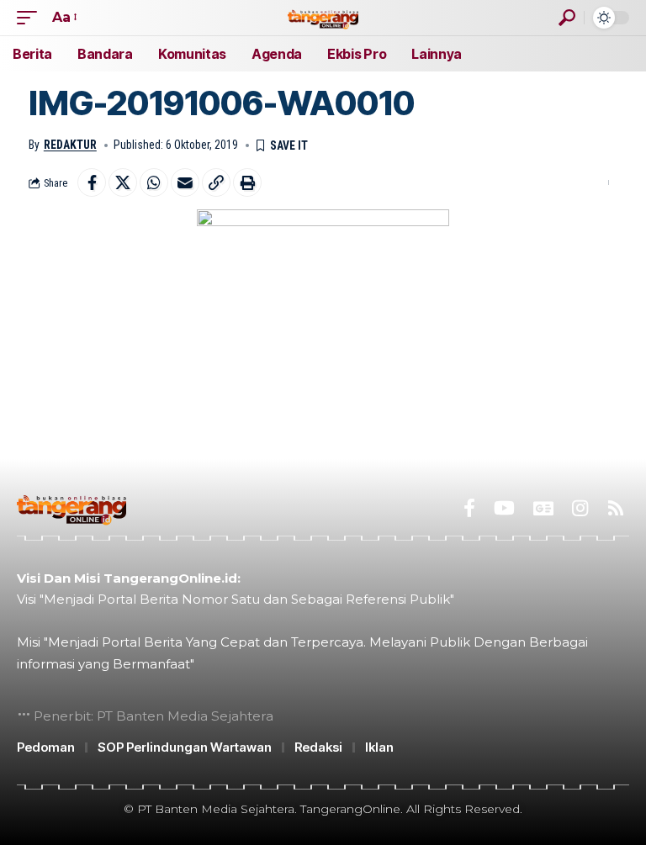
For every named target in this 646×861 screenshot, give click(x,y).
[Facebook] (469, 508)
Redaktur (70, 144)
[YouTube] (504, 508)
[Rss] (615, 508)
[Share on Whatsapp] (154, 182)
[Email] (185, 182)
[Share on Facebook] (91, 182)
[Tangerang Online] (323, 17)
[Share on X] (123, 182)
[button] (31, 17)
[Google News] (543, 508)
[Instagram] (580, 508)
